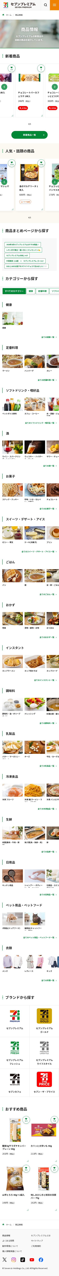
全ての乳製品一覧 (47, 765)
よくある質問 (8, 1240)
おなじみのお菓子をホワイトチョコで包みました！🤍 (26, 266)
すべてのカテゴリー (14, 290)
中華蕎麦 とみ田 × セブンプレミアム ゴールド (25, 261)
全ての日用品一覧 (47, 894)
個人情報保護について (12, 1251)
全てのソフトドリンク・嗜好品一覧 (39, 422)
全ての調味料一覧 (47, 723)
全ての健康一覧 (47, 337)
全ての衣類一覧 (47, 980)
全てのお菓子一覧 (47, 508)
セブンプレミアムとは (41, 1235)
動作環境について (10, 1246)
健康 (31, 290)
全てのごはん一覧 (47, 594)
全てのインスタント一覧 (44, 680)
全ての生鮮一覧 (47, 851)
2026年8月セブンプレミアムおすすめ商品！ (22, 244)
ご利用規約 (36, 1246)
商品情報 (19, 15)
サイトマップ (37, 1240)
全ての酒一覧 (48, 465)
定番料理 (42, 290)
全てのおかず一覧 (47, 637)
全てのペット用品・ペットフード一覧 (38, 937)
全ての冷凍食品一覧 (46, 808)
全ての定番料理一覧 (46, 380)
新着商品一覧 (29, 134)
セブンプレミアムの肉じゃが (17, 255)
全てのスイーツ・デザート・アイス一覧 (38, 551)
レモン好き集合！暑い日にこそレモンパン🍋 (23, 250)
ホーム (8, 15)
